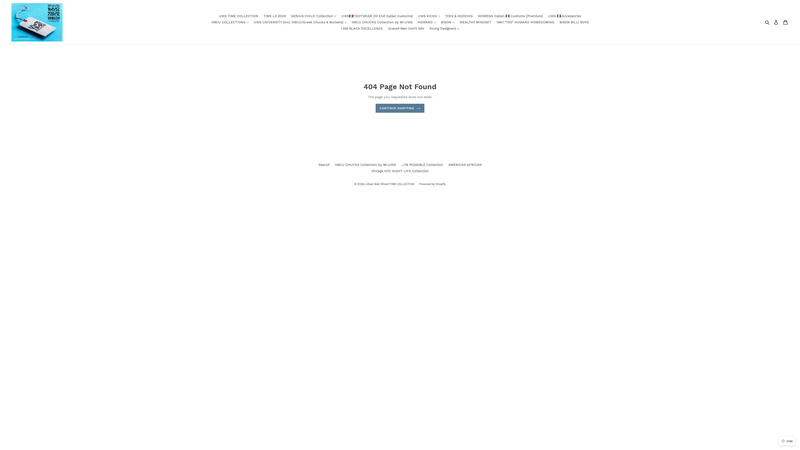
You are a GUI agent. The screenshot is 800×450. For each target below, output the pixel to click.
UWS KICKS (428, 16)
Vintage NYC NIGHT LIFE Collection (400, 171)
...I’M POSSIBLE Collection (422, 165)
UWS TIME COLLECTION (238, 16)
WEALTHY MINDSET (475, 22)
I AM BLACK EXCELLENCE (362, 28)
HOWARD (426, 22)
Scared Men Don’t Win (406, 28)
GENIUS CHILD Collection (312, 16)
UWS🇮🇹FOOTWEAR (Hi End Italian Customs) (377, 16)
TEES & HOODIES (459, 16)
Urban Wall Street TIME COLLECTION (390, 184)
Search (324, 165)
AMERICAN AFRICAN (465, 165)
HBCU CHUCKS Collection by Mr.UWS (382, 22)
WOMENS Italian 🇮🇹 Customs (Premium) (510, 16)
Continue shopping (397, 108)
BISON (446, 22)
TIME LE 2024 (275, 16)
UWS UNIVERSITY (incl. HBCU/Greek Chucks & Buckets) (299, 22)
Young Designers (443, 28)
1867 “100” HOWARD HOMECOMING (525, 22)
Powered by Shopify (432, 184)
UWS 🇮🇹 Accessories (564, 16)
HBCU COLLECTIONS (228, 22)
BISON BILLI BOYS (574, 22)
